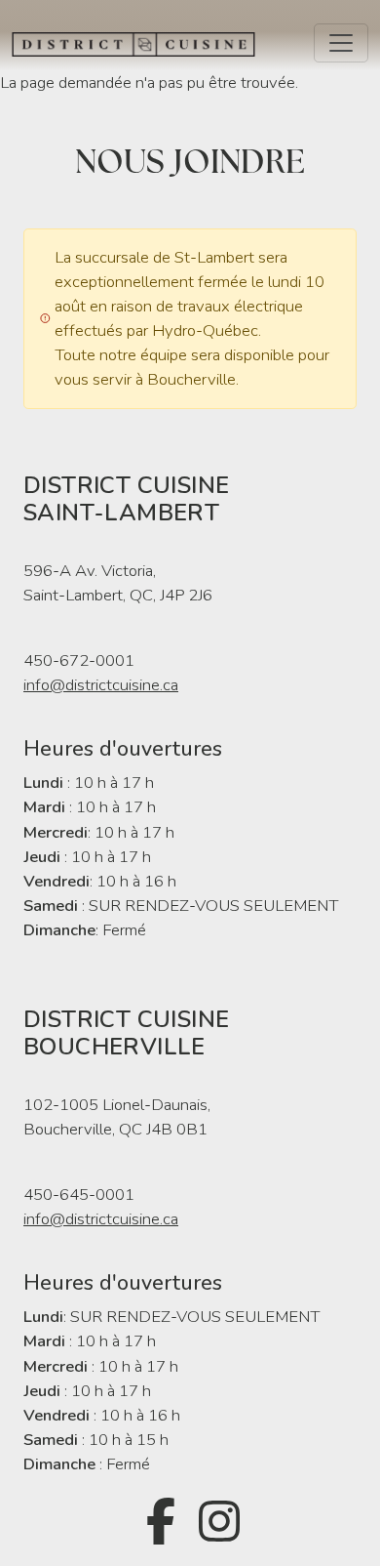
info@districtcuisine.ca (100, 685)
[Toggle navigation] (341, 42)
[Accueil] (141, 43)
